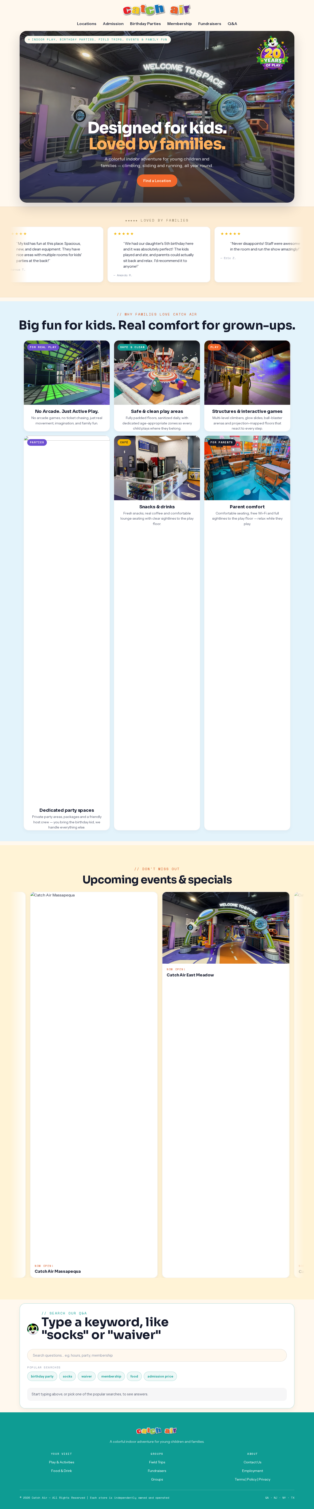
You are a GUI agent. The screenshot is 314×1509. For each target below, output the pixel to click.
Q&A (232, 23)
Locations (86, 23)
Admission (113, 23)
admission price (160, 1376)
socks (67, 1376)
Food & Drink (61, 1471)
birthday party (42, 1376)
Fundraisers (209, 23)
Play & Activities (61, 1462)
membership (111, 1376)
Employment (252, 1471)
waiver (86, 1376)
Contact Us (252, 1462)
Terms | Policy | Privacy (252, 1479)
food (134, 1376)
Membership (179, 23)
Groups (157, 1479)
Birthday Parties (145, 23)
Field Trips (157, 1462)
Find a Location (157, 180)
